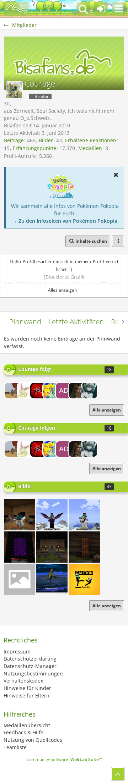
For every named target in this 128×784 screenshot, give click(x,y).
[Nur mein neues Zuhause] (19, 514)
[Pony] (84, 514)
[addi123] (63, 390)
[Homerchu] (19, 579)
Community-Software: (64, 759)
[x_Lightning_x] (76, 390)
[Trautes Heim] (52, 547)
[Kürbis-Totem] (84, 547)
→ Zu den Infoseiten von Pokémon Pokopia (64, 220)
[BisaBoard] (16, 9)
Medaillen (90, 148)
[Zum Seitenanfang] (117, 773)
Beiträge (14, 140)
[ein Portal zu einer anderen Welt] (19, 547)
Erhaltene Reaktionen (90, 140)
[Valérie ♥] (89, 390)
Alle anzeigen (106, 606)
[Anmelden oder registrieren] (101, 9)
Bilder (46, 140)
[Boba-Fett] (50, 390)
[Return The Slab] (52, 579)
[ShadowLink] (25, 390)
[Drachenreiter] (52, 514)
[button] (119, 9)
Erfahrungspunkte (34, 148)
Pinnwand (25, 321)
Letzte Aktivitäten (76, 321)
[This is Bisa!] (84, 579)
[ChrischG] (12, 390)
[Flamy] (38, 390)
